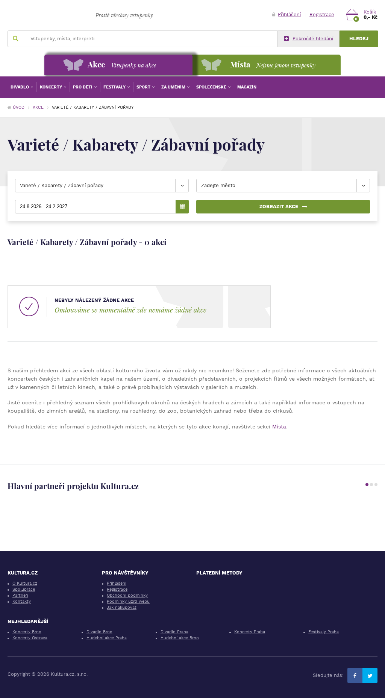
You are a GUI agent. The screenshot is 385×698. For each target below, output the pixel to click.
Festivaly (115, 87)
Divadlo (20, 87)
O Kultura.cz (24, 583)
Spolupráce (23, 589)
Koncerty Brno (26, 631)
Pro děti (83, 87)
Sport (144, 87)
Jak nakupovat (121, 607)
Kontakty (21, 601)
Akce (39, 107)
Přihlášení (289, 14)
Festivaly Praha (323, 631)
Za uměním (173, 87)
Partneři (20, 595)
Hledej (358, 38)
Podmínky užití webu (128, 601)
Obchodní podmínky (127, 595)
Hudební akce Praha (106, 638)
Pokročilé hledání (313, 38)
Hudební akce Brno (180, 638)
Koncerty (51, 87)
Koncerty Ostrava (29, 638)
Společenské (211, 87)
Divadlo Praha (174, 631)
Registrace (321, 14)
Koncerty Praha (249, 631)
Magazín (246, 87)
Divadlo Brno (99, 631)
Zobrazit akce (278, 206)
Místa (279, 427)
